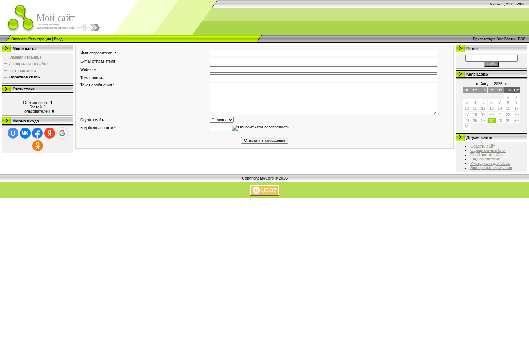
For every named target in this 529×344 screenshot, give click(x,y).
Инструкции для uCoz (490, 163)
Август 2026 (491, 84)
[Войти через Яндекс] (49, 133)
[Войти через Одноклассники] (37, 145)
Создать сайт (482, 146)
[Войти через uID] (13, 133)
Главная (18, 39)
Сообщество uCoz (487, 155)
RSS (521, 39)
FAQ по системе (485, 159)
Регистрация (39, 39)
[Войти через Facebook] (37, 133)
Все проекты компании (491, 168)
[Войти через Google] (62, 133)
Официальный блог (488, 150)
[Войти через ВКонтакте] (25, 133)
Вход (58, 39)
